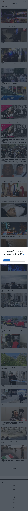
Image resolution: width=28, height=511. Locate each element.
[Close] (26, 248)
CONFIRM (6, 260)
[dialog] (14, 255)
